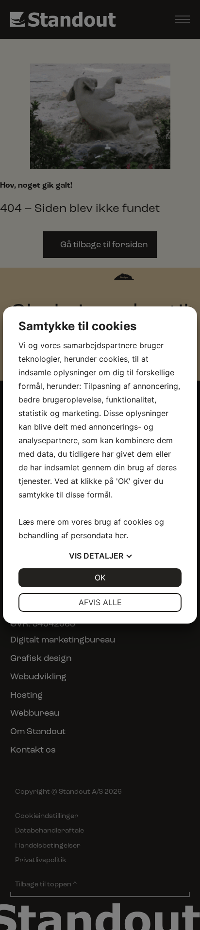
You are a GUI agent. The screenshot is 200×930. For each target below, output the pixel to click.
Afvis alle (100, 602)
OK (100, 577)
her (120, 535)
